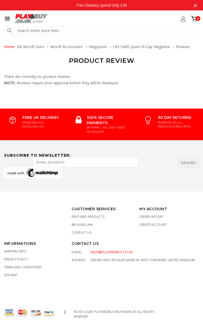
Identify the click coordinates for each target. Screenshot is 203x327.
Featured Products (88, 216)
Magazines (98, 46)
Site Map (10, 275)
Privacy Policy (16, 259)
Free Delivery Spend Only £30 (101, 5)
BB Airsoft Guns (30, 46)
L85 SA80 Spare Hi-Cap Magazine (141, 46)
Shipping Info (15, 251)
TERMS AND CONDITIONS (22, 267)
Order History (151, 216)
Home (9, 46)
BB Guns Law (82, 224)
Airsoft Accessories (66, 46)
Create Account (153, 224)
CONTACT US (85, 243)
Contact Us (81, 232)
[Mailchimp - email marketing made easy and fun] (33, 172)
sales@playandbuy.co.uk (111, 252)
